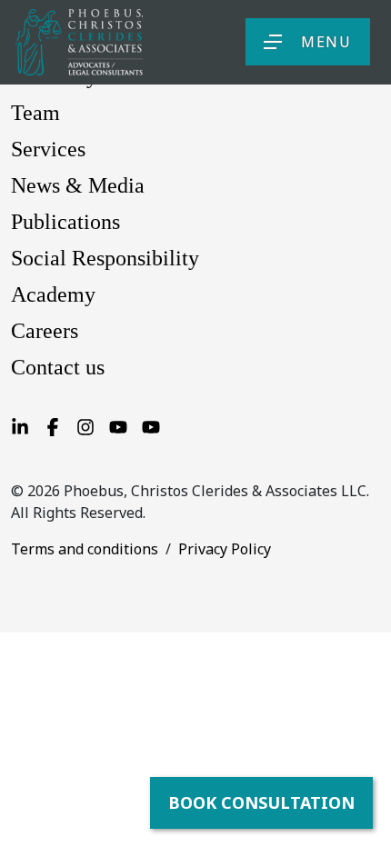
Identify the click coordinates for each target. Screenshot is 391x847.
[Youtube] (118, 425)
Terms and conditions (84, 549)
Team (35, 113)
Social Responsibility (105, 258)
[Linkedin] (20, 425)
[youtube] (151, 425)
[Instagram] (85, 425)
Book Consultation (261, 802)
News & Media (78, 185)
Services (48, 149)
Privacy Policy (224, 549)
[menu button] (273, 42)
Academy (53, 294)
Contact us (58, 367)
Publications (65, 222)
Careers (44, 331)
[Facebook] (53, 425)
